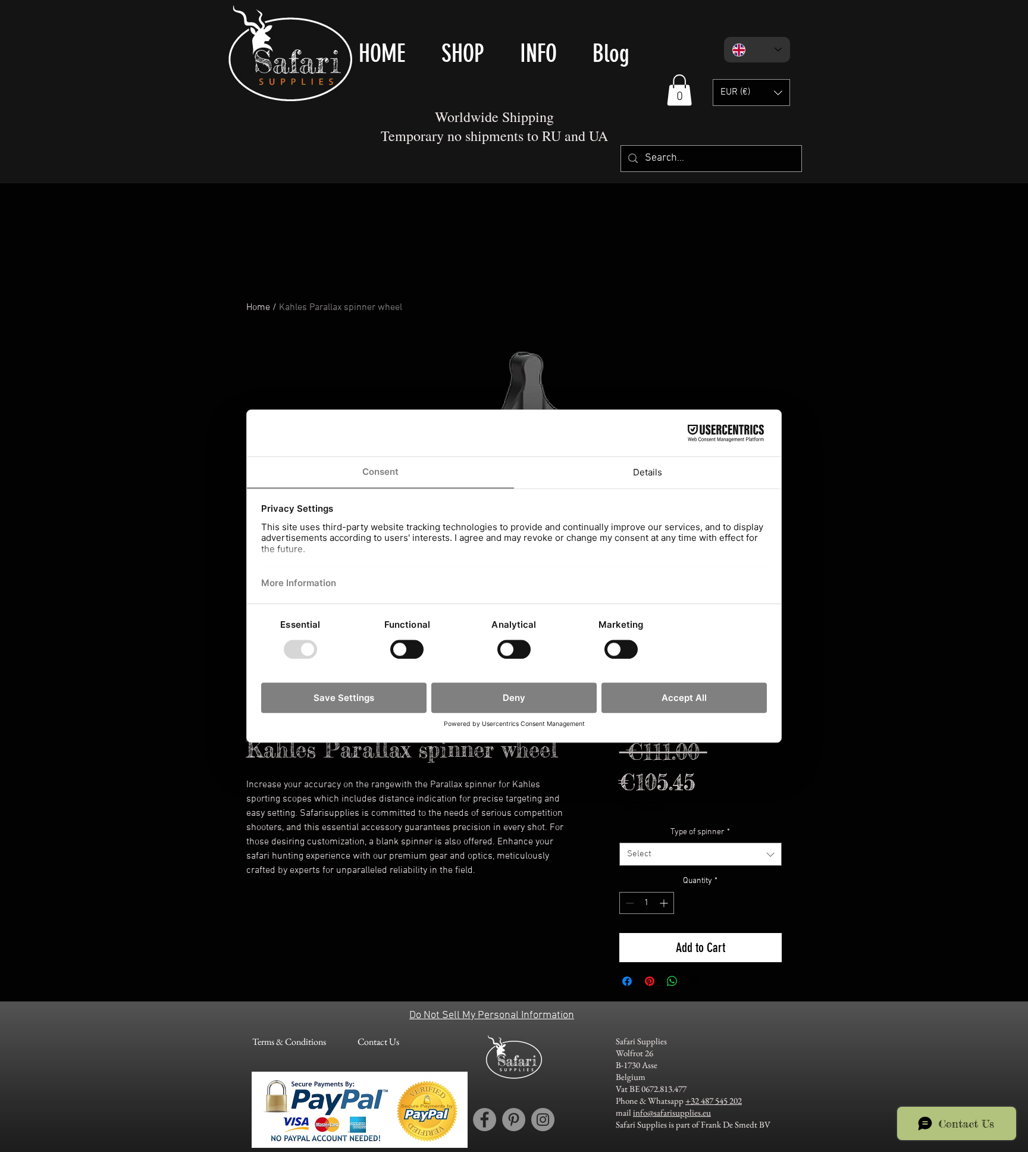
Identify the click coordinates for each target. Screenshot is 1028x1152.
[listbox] (751, 92)
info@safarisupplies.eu (672, 1112)
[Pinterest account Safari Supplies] (513, 1119)
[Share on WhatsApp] (672, 981)
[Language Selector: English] (757, 49)
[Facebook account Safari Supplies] (484, 1119)
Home (258, 308)
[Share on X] (695, 981)
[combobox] (700, 854)
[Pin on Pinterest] (649, 981)
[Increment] (664, 903)
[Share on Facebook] (627, 981)
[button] (679, 90)
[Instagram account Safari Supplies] (542, 1119)
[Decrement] (628, 903)
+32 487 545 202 (713, 1100)
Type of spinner (700, 832)
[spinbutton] (646, 903)
